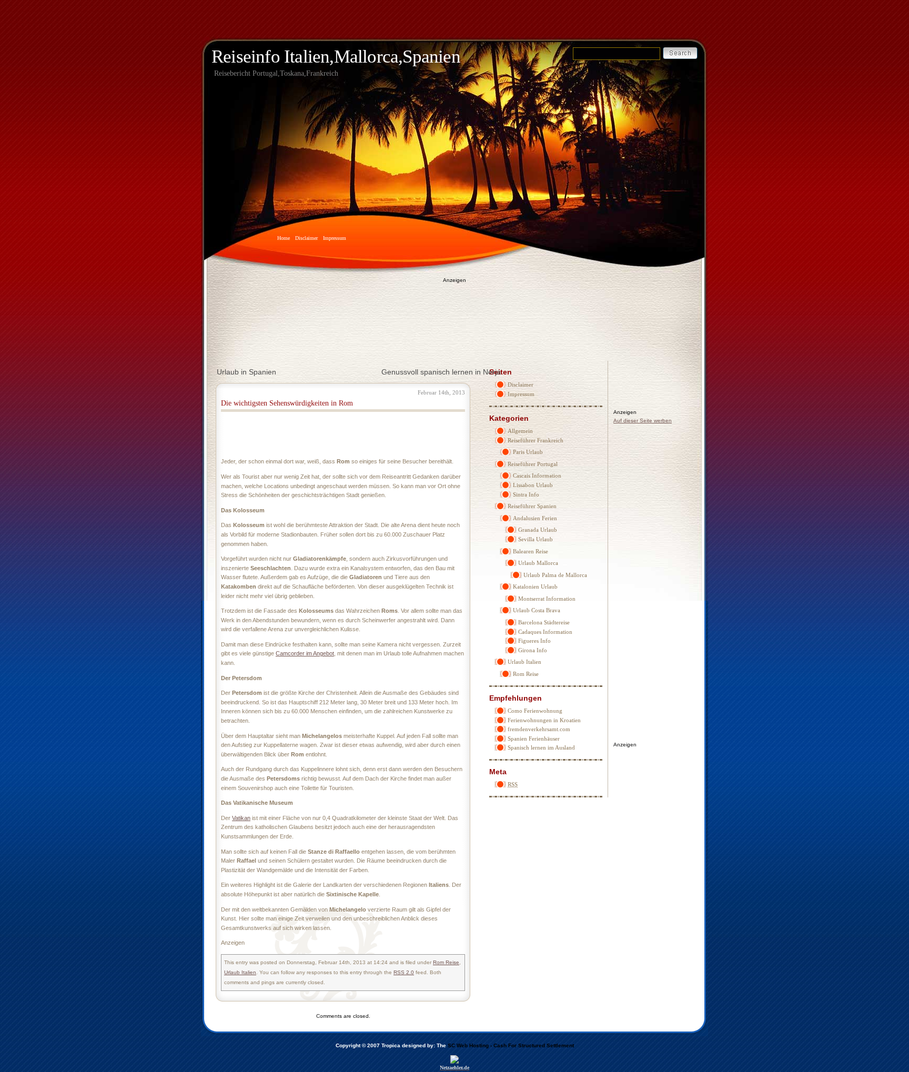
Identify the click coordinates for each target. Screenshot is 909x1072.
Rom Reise (526, 674)
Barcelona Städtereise (544, 622)
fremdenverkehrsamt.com (539, 729)
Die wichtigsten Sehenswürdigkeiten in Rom (287, 403)
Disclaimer (306, 238)
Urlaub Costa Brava (536, 610)
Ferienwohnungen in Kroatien (544, 720)
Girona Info (532, 650)
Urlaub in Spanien (246, 372)
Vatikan (241, 818)
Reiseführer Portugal (533, 464)
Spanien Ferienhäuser (534, 738)
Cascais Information (537, 475)
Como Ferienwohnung (535, 710)
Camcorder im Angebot (305, 653)
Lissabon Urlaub (533, 485)
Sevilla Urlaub (535, 539)
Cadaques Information (545, 632)
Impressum (334, 238)
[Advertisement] (454, 313)
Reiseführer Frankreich (535, 440)
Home (283, 238)
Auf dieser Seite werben (642, 420)
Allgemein (520, 431)
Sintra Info (526, 494)
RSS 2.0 (403, 972)
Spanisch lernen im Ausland (541, 747)
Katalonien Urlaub (535, 586)
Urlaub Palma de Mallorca (555, 575)
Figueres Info (534, 641)
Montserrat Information (546, 598)
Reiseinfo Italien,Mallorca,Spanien (335, 56)
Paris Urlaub (528, 452)
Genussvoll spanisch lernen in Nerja (441, 372)
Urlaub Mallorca (538, 563)
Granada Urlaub (537, 530)
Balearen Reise (530, 551)
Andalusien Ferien (535, 518)
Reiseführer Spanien (532, 506)
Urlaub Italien (524, 662)
